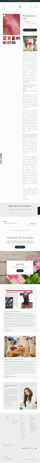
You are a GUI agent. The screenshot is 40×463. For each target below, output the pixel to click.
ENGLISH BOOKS (24, 428)
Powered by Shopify (34, 459)
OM (21, 421)
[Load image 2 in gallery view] (9, 38)
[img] (25, 199)
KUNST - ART (23, 431)
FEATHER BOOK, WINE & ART (28, 459)
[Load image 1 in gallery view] (5, 38)
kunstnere (7, 394)
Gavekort (20, 270)
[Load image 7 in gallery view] (14, 43)
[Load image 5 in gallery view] (5, 43)
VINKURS (22, 423)
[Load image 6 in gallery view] (9, 43)
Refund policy (14, 423)
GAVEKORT (23, 433)
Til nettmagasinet (20, 247)
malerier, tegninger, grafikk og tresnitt (23, 324)
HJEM (22, 418)
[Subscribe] (29, 212)
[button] (3, 7)
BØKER (22, 426)
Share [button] (25, 33)
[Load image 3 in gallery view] (14, 38)
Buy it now (30, 30)
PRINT (22, 441)
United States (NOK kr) (8, 458)
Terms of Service (15, 421)
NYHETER (22, 439)
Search (13, 418)
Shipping (28, 23)
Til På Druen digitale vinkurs (9, 376)
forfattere (14, 392)
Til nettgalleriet (7, 330)
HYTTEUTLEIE (23, 436)
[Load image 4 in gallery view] (18, 38)
